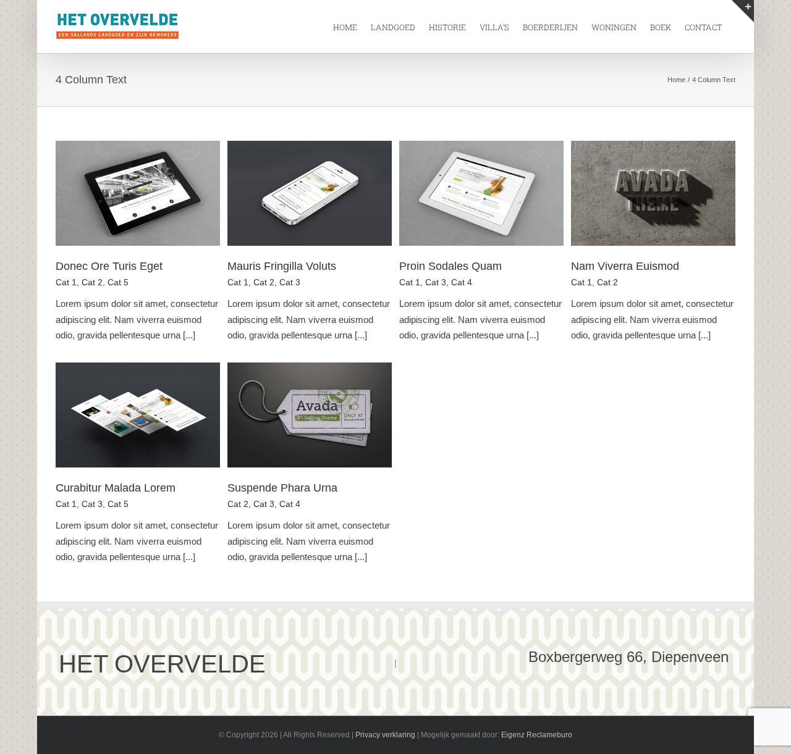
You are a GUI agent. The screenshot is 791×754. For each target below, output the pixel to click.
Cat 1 (66, 282)
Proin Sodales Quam (450, 266)
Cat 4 (461, 282)
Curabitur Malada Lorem (116, 488)
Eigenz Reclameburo (536, 735)
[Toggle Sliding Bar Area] (743, 11)
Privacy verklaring (385, 735)
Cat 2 (92, 282)
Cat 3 (289, 282)
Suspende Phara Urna (282, 488)
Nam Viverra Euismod (625, 266)
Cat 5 (118, 282)
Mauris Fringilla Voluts (281, 266)
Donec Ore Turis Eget (109, 266)
